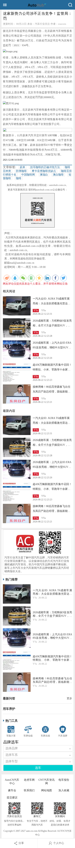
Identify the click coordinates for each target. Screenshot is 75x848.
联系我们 (29, 790)
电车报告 (63, 779)
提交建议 (12, 797)
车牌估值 (28, 735)
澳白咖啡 (58, 174)
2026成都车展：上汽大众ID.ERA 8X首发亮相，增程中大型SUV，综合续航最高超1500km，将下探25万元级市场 (52, 636)
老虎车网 (29, 779)
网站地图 (46, 790)
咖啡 (18, 178)
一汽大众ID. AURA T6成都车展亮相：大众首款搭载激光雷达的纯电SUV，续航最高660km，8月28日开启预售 (52, 592)
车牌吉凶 (45, 735)
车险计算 (11, 735)
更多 (69, 698)
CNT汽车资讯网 (46, 781)
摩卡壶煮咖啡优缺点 (44, 171)
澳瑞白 (44, 174)
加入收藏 (63, 790)
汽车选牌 (62, 735)
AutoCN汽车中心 (12, 781)
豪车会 (12, 790)
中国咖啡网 (28, 174)
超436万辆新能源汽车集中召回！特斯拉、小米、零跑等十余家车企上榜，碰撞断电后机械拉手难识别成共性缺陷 (52, 658)
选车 (38, 767)
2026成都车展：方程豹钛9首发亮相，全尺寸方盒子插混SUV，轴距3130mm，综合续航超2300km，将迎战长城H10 (52, 614)
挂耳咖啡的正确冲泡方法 (45, 167)
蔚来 (22, 167)
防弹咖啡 (21, 171)
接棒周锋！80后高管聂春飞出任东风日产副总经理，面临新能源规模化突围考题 (51, 391)
